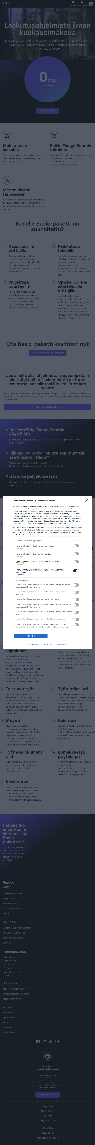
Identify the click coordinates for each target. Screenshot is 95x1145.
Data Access (47, 644)
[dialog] (47, 572)
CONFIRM (31, 636)
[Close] (87, 501)
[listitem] (47, 541)
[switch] (76, 545)
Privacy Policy (61, 644)
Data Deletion (34, 644)
